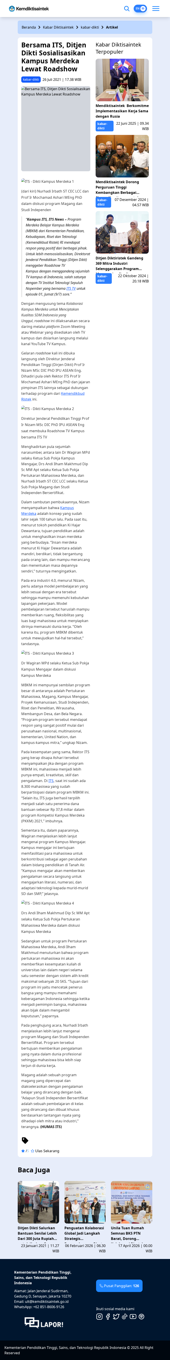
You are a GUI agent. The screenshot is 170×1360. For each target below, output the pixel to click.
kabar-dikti (90, 27)
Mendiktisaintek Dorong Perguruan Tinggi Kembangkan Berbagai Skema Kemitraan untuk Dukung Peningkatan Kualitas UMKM (117, 188)
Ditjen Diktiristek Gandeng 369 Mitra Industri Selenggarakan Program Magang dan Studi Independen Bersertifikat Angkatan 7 (119, 264)
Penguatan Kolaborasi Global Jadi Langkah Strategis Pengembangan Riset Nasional (84, 1234)
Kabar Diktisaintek (58, 27)
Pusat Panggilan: (121, 1285)
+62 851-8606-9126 (48, 1306)
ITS (51, 780)
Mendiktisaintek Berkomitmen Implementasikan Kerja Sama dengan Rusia (122, 111)
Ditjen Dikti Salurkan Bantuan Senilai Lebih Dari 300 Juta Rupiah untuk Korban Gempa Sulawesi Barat (37, 1234)
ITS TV (71, 288)
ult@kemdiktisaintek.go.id (47, 1301)
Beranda (29, 27)
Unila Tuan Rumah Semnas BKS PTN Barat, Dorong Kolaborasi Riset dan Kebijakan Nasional (129, 1234)
